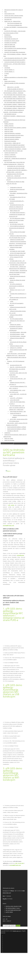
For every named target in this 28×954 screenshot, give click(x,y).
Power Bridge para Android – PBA (18, 411)
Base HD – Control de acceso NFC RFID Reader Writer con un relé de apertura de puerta (17, 369)
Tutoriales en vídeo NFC (12, 430)
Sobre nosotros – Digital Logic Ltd (12, 143)
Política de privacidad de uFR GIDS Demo (14, 135)
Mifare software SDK (15, 210)
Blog (5, 11)
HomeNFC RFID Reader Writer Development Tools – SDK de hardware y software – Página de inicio (14, 54)
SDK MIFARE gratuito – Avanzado (18, 336)
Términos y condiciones (9, 154)
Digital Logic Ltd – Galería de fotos (12, 21)
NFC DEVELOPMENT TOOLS (13, 908)
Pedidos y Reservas (8, 123)
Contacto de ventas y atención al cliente (13, 15)
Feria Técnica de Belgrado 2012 (14, 25)
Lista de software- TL (9, 69)
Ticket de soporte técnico (10, 156)
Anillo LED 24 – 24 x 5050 (13, 87)
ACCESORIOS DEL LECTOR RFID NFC (16, 166)
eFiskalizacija (7, 35)
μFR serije (11, 505)
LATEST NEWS (9, 912)
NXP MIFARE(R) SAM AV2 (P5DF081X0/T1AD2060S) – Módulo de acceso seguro (14, 116)
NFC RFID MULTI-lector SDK (16, 224)
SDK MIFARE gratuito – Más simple (18, 332)
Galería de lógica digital (9, 46)
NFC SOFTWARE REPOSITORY (13, 910)
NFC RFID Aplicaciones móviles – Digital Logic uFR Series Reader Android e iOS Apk (17, 220)
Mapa (5, 75)
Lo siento (6, 73)
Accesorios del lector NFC (16, 365)
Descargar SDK (7, 19)
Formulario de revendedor (10, 42)
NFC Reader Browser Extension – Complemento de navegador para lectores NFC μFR (17, 214)
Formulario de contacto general (11, 40)
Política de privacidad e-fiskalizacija (12, 137)
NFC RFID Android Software (16, 318)
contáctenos (7, 432)
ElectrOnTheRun (8, 36)
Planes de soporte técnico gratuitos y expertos (15, 127)
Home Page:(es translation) (10, 50)
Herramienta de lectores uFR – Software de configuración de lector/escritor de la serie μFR (16, 206)
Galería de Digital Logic (9, 44)
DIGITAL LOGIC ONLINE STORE (13, 906)
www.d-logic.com (7, 892)
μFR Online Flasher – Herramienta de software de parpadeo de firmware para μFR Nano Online (18, 272)
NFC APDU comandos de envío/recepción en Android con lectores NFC (16, 286)
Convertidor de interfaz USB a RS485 (15, 168)
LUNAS (11, 301)
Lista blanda (7, 67)
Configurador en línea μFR (16, 187)
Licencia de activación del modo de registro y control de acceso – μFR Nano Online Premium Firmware (14, 63)
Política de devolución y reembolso (12, 133)
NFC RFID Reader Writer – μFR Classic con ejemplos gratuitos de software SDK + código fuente (17, 407)
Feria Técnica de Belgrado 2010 (14, 23)
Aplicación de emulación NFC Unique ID (13, 9)
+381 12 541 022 (19, 863)
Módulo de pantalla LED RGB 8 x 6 (15, 89)
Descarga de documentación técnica (12, 17)
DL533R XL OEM (14, 376)
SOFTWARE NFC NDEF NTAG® (17, 251)
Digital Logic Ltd (17, 931)
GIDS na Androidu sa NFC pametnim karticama (15, 48)
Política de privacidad (9, 440)
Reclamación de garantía (10, 141)
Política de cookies (8, 129)
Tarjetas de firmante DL (15, 413)
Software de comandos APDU (17, 239)
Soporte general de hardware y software (16, 427)
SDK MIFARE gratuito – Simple (17, 334)
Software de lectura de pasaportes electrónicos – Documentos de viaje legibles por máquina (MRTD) (17, 243)
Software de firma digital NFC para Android (14, 145)
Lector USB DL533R (14, 400)
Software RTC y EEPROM (16, 347)
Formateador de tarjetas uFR (11, 38)
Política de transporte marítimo (11, 139)
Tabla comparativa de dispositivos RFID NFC (14, 147)
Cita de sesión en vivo (9, 13)
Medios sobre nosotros (9, 81)
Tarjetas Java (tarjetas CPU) (10, 152)
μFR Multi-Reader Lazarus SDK (17, 264)
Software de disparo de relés (16, 345)
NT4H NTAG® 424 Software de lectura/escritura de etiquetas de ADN (17, 228)
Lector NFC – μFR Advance (16, 398)
